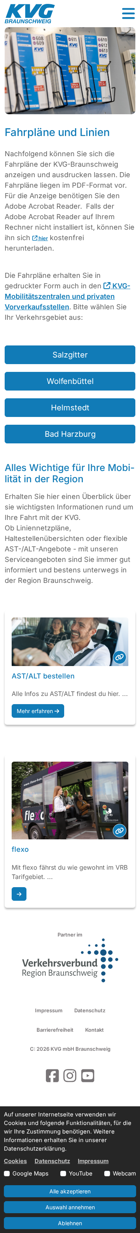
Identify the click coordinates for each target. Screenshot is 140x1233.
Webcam (124, 1173)
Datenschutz (89, 1010)
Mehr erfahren (35, 711)
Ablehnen (70, 1223)
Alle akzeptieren (70, 1191)
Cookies (15, 1161)
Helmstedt (70, 407)
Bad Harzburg (70, 434)
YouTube (81, 1173)
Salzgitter (70, 354)
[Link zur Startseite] (30, 13)
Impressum (49, 1010)
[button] (128, 13)
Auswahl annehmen (70, 1207)
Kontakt (94, 1030)
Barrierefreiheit (55, 1030)
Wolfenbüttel (70, 381)
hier (42, 238)
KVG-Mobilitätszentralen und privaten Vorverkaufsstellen (67, 296)
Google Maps (30, 1173)
